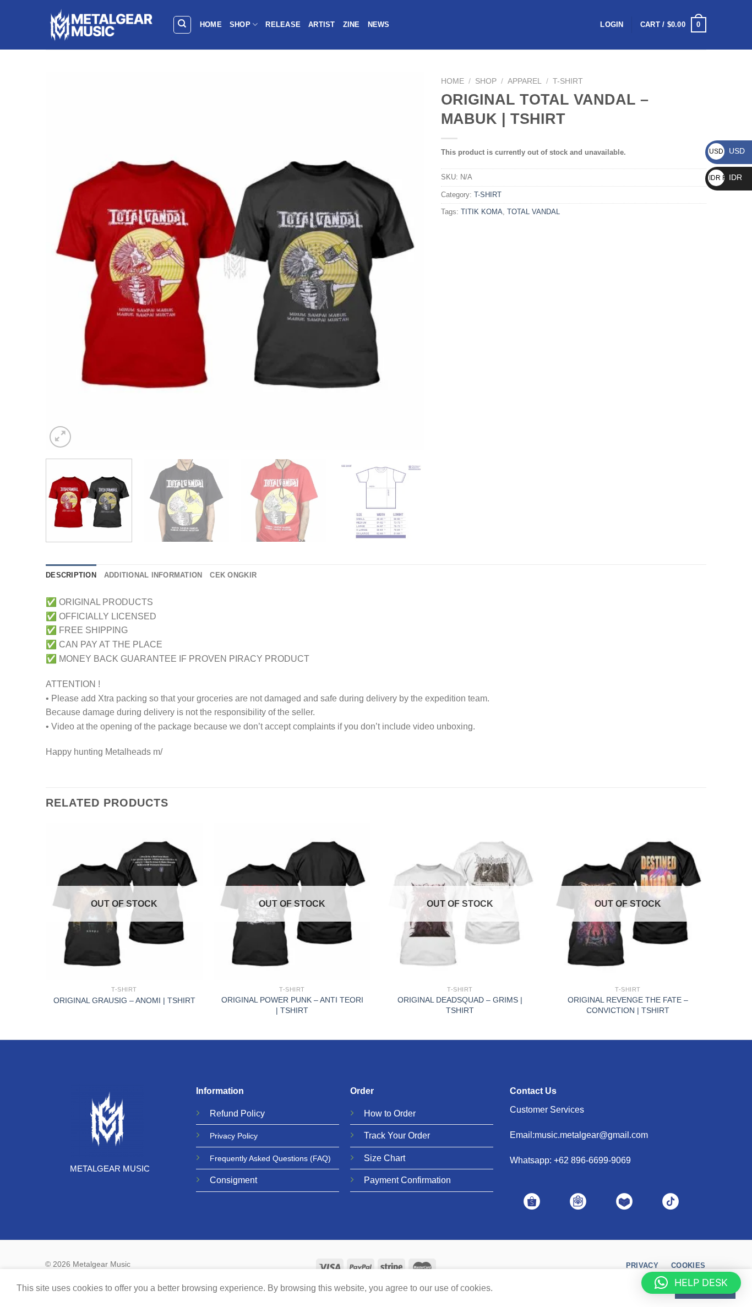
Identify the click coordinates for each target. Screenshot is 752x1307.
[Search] (182, 25)
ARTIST (321, 24)
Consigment (233, 1180)
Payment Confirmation (407, 1180)
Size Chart (384, 1158)
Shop (486, 81)
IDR (725, 177)
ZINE (351, 24)
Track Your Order (397, 1135)
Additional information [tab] (153, 575)
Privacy (222, 1135)
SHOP (240, 24)
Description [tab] (71, 575)
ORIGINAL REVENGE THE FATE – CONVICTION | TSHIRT (628, 1005)
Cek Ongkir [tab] (233, 575)
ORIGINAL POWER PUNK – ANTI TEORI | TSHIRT (292, 1005)
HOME (211, 24)
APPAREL (525, 81)
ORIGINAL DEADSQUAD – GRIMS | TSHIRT (459, 1005)
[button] (691, 1283)
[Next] (403, 261)
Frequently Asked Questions (259, 1158)
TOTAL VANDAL (533, 212)
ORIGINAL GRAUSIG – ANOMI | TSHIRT (124, 1000)
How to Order (390, 1113)
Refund (224, 1113)
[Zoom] (60, 437)
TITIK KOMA (482, 212)
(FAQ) (320, 1158)
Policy (253, 1113)
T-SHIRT (568, 81)
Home (452, 81)
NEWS (379, 24)
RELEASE (283, 24)
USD (727, 150)
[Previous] (67, 261)
